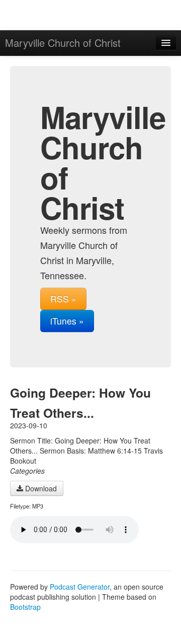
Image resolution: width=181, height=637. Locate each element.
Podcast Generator (80, 587)
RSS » (63, 298)
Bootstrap (25, 607)
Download (40, 488)
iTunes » (67, 320)
